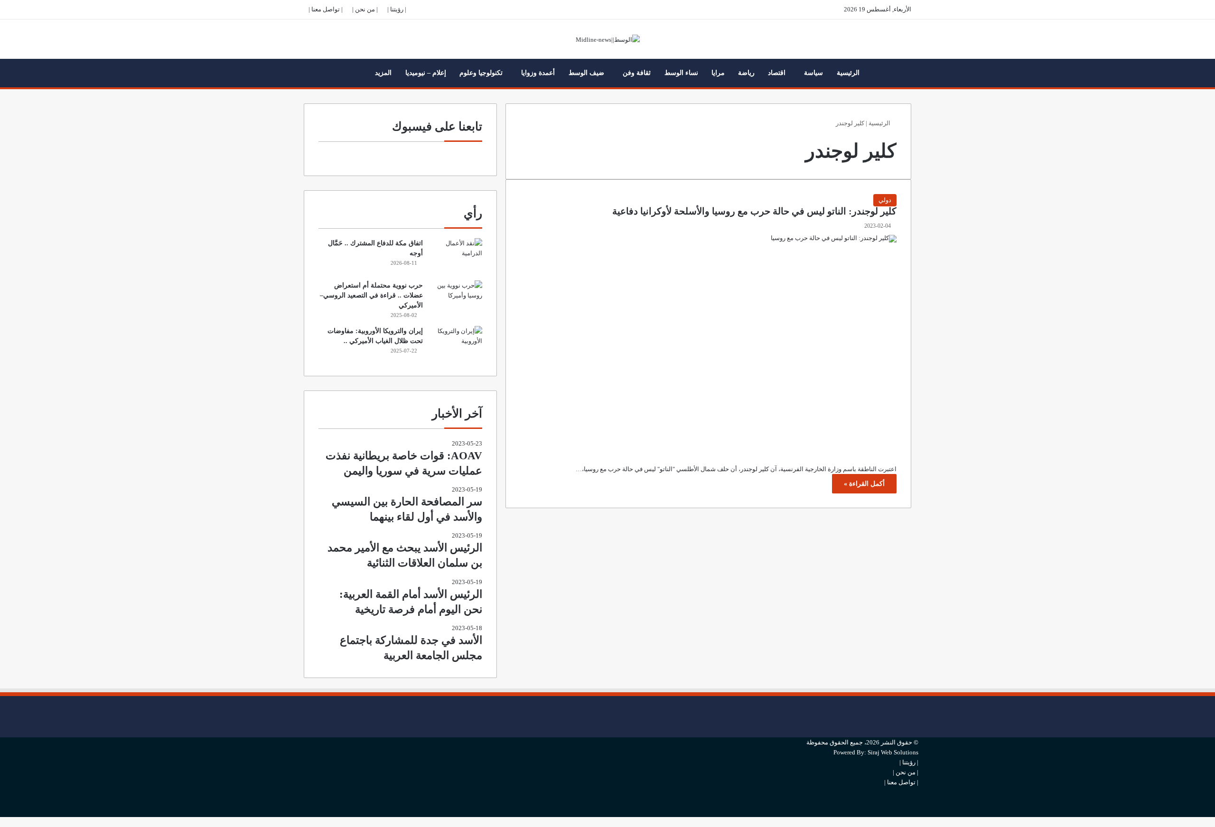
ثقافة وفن (637, 72)
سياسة (813, 72)
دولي (885, 200)
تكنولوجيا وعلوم (481, 72)
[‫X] (916, 716)
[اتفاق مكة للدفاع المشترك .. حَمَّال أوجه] (456, 256)
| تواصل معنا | (325, 9)
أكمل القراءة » (864, 483)
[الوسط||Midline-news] (608, 39)
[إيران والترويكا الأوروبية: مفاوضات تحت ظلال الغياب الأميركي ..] (456, 344)
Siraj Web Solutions (893, 752)
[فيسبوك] (916, 701)
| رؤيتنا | (396, 9)
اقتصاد (776, 72)
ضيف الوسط (586, 72)
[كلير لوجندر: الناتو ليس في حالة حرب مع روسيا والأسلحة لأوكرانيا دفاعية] (708, 342)
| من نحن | (365, 9)
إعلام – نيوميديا (425, 72)
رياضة (746, 72)
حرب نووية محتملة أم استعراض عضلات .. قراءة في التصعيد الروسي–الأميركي (371, 295)
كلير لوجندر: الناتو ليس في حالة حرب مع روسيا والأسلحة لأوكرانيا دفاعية (754, 211)
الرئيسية (848, 72)
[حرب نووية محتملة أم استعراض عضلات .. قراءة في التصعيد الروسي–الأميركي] (456, 298)
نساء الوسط (681, 72)
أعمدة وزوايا (538, 72)
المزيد (383, 72)
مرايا (718, 72)
